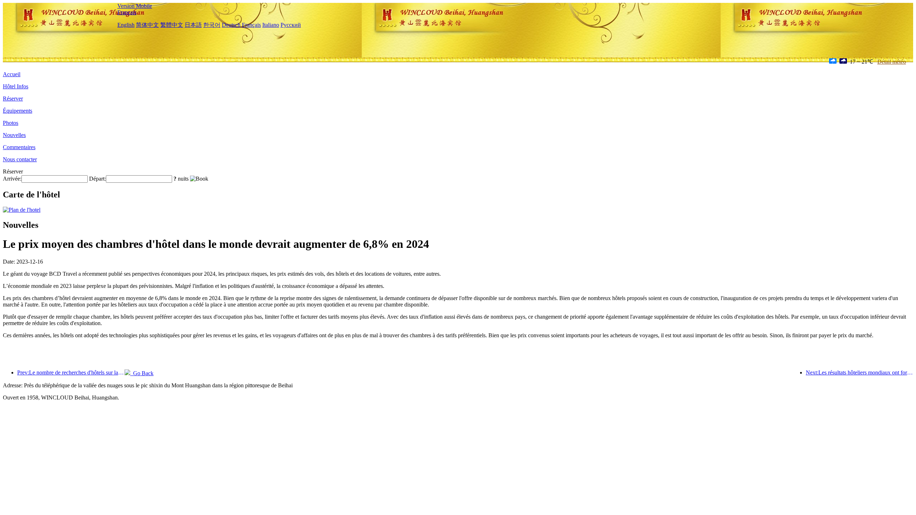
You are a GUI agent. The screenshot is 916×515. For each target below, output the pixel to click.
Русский (291, 25)
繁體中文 (171, 25)
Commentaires (19, 147)
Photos (10, 123)
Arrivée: (12, 179)
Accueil (11, 74)
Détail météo (891, 62)
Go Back (142, 373)
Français (126, 12)
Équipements (17, 111)
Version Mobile (134, 6)
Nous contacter (20, 159)
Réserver (13, 98)
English (126, 25)
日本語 (193, 25)
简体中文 (147, 25)
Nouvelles (14, 135)
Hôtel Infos (15, 86)
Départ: (97, 179)
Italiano (270, 25)
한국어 (211, 25)
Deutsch (231, 25)
